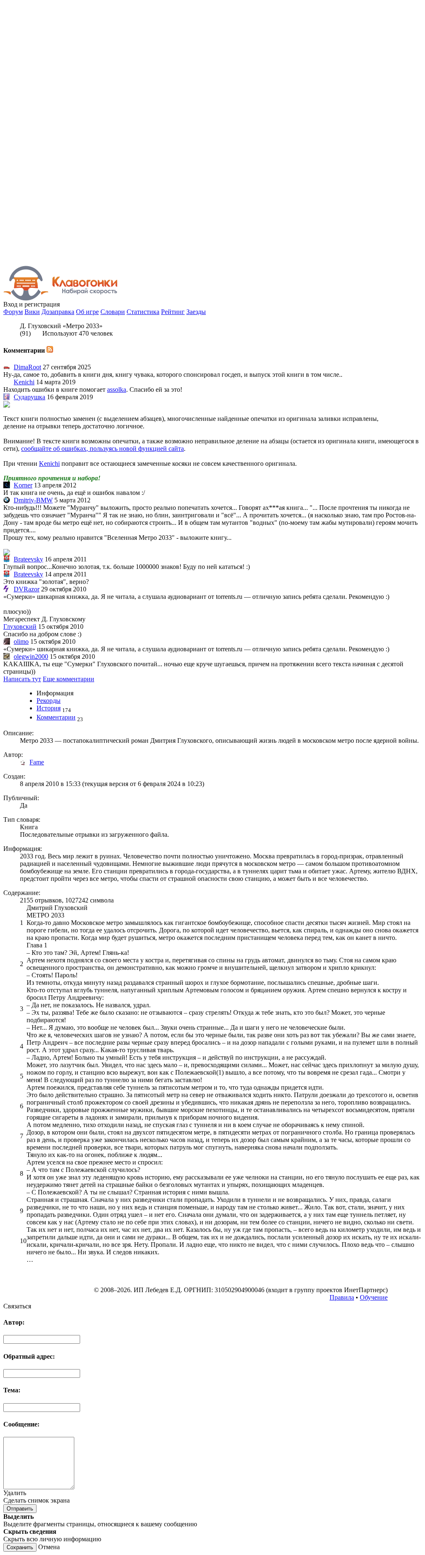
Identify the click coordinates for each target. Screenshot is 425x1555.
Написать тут (22, 678)
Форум (13, 311)
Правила (342, 1297)
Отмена (49, 1546)
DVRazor (26, 589)
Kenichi (24, 382)
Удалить (14, 1492)
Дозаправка (58, 311)
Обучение (374, 1297)
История (49, 708)
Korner (23, 485)
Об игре (87, 311)
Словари (112, 311)
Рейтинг (173, 311)
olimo (21, 641)
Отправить (20, 1509)
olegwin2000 (31, 656)
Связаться (17, 1306)
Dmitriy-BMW (33, 500)
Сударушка (29, 396)
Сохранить (20, 1547)
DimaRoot (27, 367)
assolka (116, 389)
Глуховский (20, 626)
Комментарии (56, 717)
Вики (32, 311)
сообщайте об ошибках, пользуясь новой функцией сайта (102, 448)
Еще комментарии (68, 678)
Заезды (196, 311)
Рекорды (49, 700)
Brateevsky (28, 559)
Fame (36, 762)
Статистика (143, 311)
